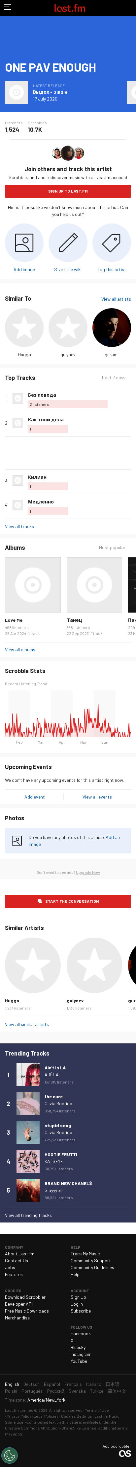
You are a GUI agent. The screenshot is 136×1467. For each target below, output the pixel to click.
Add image (24, 269)
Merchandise (17, 1317)
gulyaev (68, 354)
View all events (97, 797)
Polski (11, 1391)
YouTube (79, 1361)
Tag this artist (111, 269)
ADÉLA (52, 1074)
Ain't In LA (55, 1067)
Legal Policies (46, 1416)
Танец (74, 620)
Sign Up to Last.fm (68, 191)
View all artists (116, 299)
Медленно (41, 501)
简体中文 (117, 1391)
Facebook (81, 1333)
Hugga (24, 354)
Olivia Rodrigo (58, 1103)
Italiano (93, 1384)
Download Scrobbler (25, 1297)
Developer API (19, 1304)
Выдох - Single (50, 92)
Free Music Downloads (27, 1311)
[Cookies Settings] (9, 1455)
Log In (77, 1304)
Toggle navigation (8, 8)
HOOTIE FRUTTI (61, 1154)
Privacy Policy (19, 1416)
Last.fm (70, 8)
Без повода (42, 395)
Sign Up (78, 1297)
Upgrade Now (88, 872)
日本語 (112, 1384)
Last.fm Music (106, 1416)
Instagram (81, 1354)
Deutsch (31, 1384)
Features (14, 1274)
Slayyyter (54, 1190)
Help (75, 1274)
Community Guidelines (92, 1267)
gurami (112, 354)
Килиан (37, 477)
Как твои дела (46, 419)
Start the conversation (72, 901)
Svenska (77, 1391)
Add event (34, 797)
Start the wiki (68, 269)
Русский (55, 1391)
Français (73, 1384)
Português (32, 1391)
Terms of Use (97, 1410)
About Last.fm (19, 1253)
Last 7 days (113, 377)
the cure (54, 1096)
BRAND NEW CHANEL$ (68, 1183)
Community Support (91, 1260)
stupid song (58, 1125)
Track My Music (85, 1253)
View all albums (20, 649)
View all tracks (19, 526)
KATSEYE (54, 1161)
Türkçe (96, 1391)
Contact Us (16, 1260)
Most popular (112, 547)
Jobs (10, 1267)
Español (52, 1384)
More (128, 398)
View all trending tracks (28, 1215)
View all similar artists (27, 1024)
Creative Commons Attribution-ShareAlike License (50, 1428)
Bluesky (78, 1347)
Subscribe (81, 1311)
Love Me (13, 620)
